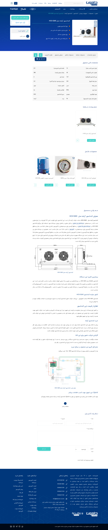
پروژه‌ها (60, 3)
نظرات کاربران (48, 55)
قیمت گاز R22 (32, 492)
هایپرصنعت (95, 475)
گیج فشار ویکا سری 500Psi (68, 178)
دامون (96, 13)
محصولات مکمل (69, 55)
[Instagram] (19, 526)
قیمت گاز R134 (32, 495)
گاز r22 (21, 493)
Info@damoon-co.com (58, 499)
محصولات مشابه (80, 55)
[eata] (37, 59)
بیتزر (76, 484)
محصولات (91, 13)
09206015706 (60, 495)
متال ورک (88, 493)
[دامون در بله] (11, 526)
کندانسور (76, 13)
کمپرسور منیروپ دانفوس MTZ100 (44, 178)
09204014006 (60, 484)
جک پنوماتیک (32, 498)
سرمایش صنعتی (93, 9)
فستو (96, 493)
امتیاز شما (92, 450)
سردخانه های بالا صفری (84, 226)
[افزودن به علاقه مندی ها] (95, 25)
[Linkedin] (14, 526)
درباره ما (41, 3)
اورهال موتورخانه (32, 511)
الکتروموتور (57, 9)
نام (92, 419)
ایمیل (63, 419)
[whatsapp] (39, 59)
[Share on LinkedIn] (41, 59)
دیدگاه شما (90, 429)
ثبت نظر (44, 449)
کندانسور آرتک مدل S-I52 (89, 133)
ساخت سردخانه (94, 481)
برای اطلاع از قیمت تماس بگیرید (20, 17)
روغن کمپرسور (19, 489)
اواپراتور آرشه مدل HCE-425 (89, 178)
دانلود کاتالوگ (19, 23)
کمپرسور (72, 229)
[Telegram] (16, 526)
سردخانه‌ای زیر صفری (78, 223)
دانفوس (72, 484)
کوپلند (96, 487)
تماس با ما (34, 3)
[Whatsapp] (22, 526)
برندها (49, 3)
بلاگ (45, 3)
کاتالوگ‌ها (54, 3)
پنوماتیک (72, 9)
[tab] (91, 55)
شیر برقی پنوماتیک (18, 486)
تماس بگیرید (91, 140)
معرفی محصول (59, 55)
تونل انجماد (20, 496)
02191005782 (60, 480)
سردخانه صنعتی (32, 502)
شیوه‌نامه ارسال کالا (18, 499)
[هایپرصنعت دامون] (92, 3)
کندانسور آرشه (68, 13)
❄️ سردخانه (82, 9)
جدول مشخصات (91, 55)
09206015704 (60, 491)
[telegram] (44, 59)
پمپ (64, 9)
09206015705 (60, 487)
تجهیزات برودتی (83, 13)
